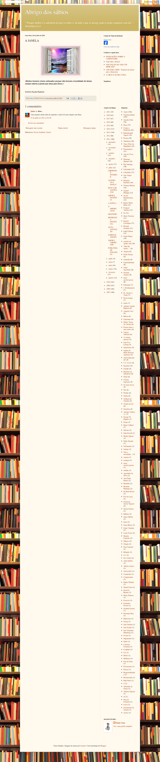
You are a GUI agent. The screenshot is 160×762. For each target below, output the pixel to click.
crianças (126, 460)
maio (111, 262)
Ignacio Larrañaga (127, 222)
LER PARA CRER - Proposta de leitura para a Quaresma (120, 70)
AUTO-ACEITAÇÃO (112, 229)
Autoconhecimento (129, 358)
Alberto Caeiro (129, 566)
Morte (126, 655)
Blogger (103, 745)
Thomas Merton (129, 185)
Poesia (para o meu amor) (129, 328)
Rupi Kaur (127, 680)
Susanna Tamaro (126, 273)
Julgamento (128, 638)
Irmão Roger (128, 236)
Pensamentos (128, 149)
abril (110, 265)
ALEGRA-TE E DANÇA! (112, 182)
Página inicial (63, 128)
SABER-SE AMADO (112, 236)
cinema (126, 457)
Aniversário (128, 571)
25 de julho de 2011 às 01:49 (41, 118)
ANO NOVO (128, 561)
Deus (125, 125)
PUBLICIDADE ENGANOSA (112, 251)
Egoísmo (127, 365)
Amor (126, 112)
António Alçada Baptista (129, 307)
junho (111, 258)
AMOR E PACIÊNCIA (112, 197)
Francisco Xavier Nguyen (129, 502)
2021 (108, 112)
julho (111, 167)
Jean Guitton (128, 624)
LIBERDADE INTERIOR (112, 173)
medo (125, 303)
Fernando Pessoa (127, 604)
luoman (83, 745)
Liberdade (127, 172)
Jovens (126, 635)
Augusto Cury (128, 311)
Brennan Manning (127, 487)
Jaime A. (34, 111)
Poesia (126, 138)
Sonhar (126, 449)
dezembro (112, 142)
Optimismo (127, 347)
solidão (126, 470)
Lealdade (127, 649)
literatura (127, 409)
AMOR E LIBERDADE (112, 242)
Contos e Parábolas (127, 129)
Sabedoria (127, 141)
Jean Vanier (128, 175)
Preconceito (128, 666)
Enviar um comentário (36, 123)
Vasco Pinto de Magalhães (129, 145)
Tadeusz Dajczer (129, 691)
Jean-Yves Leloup (127, 343)
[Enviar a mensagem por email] (72, 98)
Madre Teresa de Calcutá (128, 323)
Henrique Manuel (127, 160)
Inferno (126, 430)
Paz (125, 390)
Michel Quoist (129, 436)
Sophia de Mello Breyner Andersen (129, 352)
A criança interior (127, 338)
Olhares (126, 541)
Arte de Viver (128, 154)
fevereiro (112, 272)
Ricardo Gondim (126, 227)
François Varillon (127, 209)
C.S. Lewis (127, 363)
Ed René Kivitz (129, 491)
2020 (108, 115)
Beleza (126, 316)
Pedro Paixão (128, 254)
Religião (126, 552)
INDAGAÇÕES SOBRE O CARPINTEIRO (115, 57)
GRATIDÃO (112, 214)
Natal (125, 377)
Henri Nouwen (129, 216)
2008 (108, 289)
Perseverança (128, 298)
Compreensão (128, 577)
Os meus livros (129, 385)
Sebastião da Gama (128, 687)
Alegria (126, 251)
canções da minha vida (127, 242)
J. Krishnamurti (129, 288)
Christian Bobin (129, 115)
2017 (108, 118)
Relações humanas (127, 181)
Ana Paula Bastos (127, 479)
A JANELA (112, 203)
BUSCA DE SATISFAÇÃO (112, 190)
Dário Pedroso (129, 595)
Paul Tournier (128, 547)
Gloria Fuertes (129, 509)
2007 (108, 292)
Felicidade (127, 169)
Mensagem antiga (89, 128)
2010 (108, 282)
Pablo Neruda (128, 441)
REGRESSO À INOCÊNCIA (112, 220)
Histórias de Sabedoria (128, 372)
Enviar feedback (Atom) (42, 132)
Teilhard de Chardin (128, 400)
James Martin (128, 517)
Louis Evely (128, 533)
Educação (127, 285)
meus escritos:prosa (128, 278)
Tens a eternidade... (128, 453)
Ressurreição (128, 677)
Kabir (126, 641)
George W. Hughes (127, 418)
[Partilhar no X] (76, 98)
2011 (108, 139)
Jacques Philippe (126, 191)
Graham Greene (129, 608)
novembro (112, 147)
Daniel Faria (128, 587)
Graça (126, 422)
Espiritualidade (129, 262)
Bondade (127, 483)
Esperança (127, 319)
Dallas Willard (129, 582)
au (124, 696)
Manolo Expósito (127, 537)
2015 (108, 125)
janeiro (111, 277)
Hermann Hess (129, 613)
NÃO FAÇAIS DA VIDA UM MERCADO (116, 65)
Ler (125, 652)
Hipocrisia (127, 618)
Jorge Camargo (129, 528)
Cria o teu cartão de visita (111, 47)
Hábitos (126, 514)
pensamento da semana (129, 708)
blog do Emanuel (127, 700)
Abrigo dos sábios (46, 12)
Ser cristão (127, 558)
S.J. (125, 555)
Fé (124, 213)
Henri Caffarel (129, 425)
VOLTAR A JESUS (113, 61)
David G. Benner (127, 591)
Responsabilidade (129, 673)
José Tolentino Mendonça (129, 631)
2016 (108, 122)
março (111, 269)
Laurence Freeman (127, 645)
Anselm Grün (128, 120)
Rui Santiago (128, 164)
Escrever (127, 600)
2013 (108, 132)
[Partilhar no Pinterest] (81, 98)
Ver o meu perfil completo (122, 726)
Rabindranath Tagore (128, 134)
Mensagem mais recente (34, 128)
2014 (108, 129)
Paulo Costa (107, 39)
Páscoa (126, 669)
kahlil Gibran (128, 231)
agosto (111, 164)
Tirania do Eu (128, 404)
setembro (112, 158)
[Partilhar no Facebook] (79, 98)
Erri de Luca (128, 496)
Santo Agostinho (127, 268)
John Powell (128, 433)
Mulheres (127, 658)
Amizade (127, 259)
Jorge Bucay (128, 525)
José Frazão (128, 627)
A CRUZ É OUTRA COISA (116, 75)
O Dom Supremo (127, 380)
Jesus (125, 522)
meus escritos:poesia (129, 464)
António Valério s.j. (129, 413)
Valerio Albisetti (127, 333)
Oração (126, 544)
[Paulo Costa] (106, 44)
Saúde (126, 396)
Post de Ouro (128, 661)
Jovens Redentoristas (128, 196)
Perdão (126, 393)
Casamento (127, 574)
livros (126, 704)
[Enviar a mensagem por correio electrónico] (67, 98)
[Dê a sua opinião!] (74, 98)
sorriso (126, 713)
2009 (108, 285)
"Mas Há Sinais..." (127, 247)
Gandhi (126, 369)
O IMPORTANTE (112, 208)
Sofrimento (128, 446)
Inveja (126, 621)
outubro (111, 153)
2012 (108, 135)
